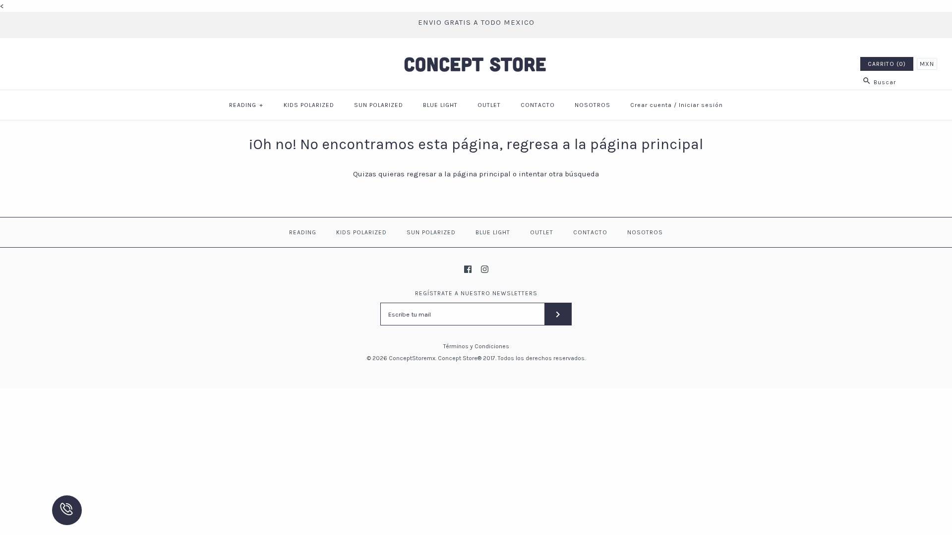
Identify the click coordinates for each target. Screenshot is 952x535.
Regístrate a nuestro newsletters (476, 293)
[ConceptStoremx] (476, 54)
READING (246, 105)
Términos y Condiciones (476, 346)
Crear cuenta (651, 105)
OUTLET (489, 105)
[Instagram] (484, 269)
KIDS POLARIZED (309, 105)
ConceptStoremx (412, 358)
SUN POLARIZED (378, 105)
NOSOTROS (592, 105)
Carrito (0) (887, 63)
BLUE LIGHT (440, 105)
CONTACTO (538, 105)
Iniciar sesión (701, 105)
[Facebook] (468, 269)
